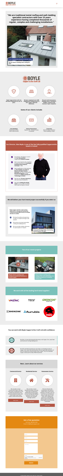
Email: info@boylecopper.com (31, 424)
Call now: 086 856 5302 (31, 422)
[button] (56, 3)
